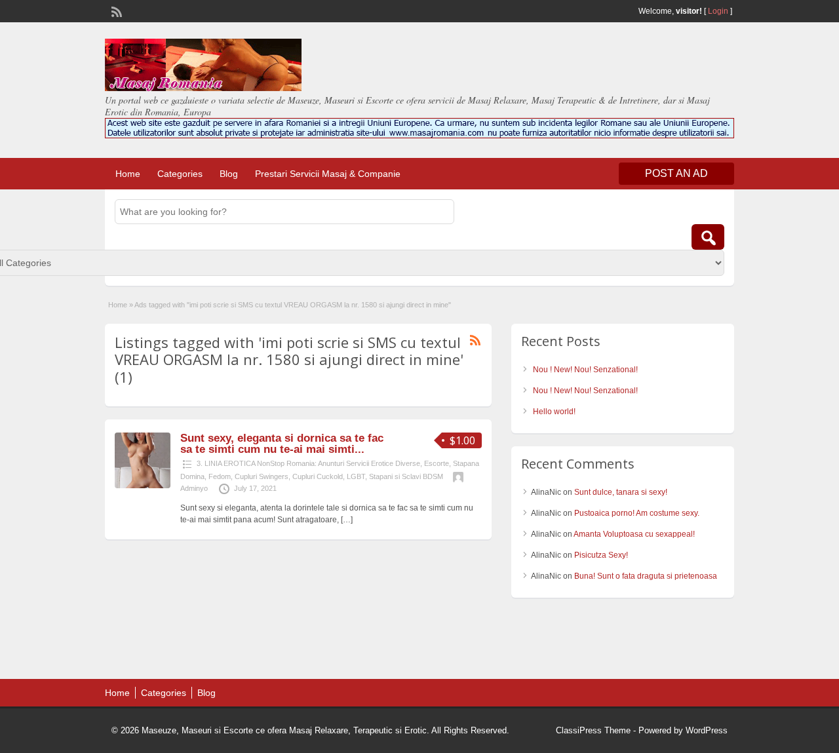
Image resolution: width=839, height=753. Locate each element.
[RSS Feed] (115, 10)
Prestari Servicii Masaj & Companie (327, 173)
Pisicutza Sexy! (601, 555)
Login (718, 11)
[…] (347, 519)
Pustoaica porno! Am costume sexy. (636, 513)
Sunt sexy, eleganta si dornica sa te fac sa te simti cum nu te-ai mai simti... (281, 443)
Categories (180, 173)
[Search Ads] (708, 237)
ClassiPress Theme (593, 730)
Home (127, 173)
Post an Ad (676, 173)
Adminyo (194, 488)
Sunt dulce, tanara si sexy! (620, 492)
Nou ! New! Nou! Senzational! (585, 369)
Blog (229, 173)
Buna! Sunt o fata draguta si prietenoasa (645, 576)
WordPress (707, 730)
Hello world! (554, 411)
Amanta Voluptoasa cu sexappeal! (634, 534)
